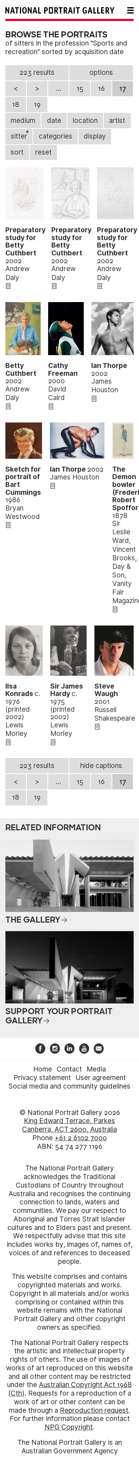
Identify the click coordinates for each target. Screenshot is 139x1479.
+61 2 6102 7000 (81, 1138)
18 (15, 104)
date (54, 120)
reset (43, 152)
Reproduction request (94, 1410)
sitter (20, 135)
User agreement (101, 1078)
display (95, 136)
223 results (37, 72)
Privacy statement (42, 1078)
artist (117, 120)
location (85, 120)
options (101, 72)
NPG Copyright (69, 1427)
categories (55, 136)
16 (101, 88)
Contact (69, 1069)
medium (23, 120)
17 (122, 88)
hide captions (101, 766)
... (58, 88)
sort (17, 152)
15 (80, 88)
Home (42, 1069)
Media (96, 1069)
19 (37, 104)
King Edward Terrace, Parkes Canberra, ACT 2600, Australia (69, 1125)
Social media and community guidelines (69, 1086)
